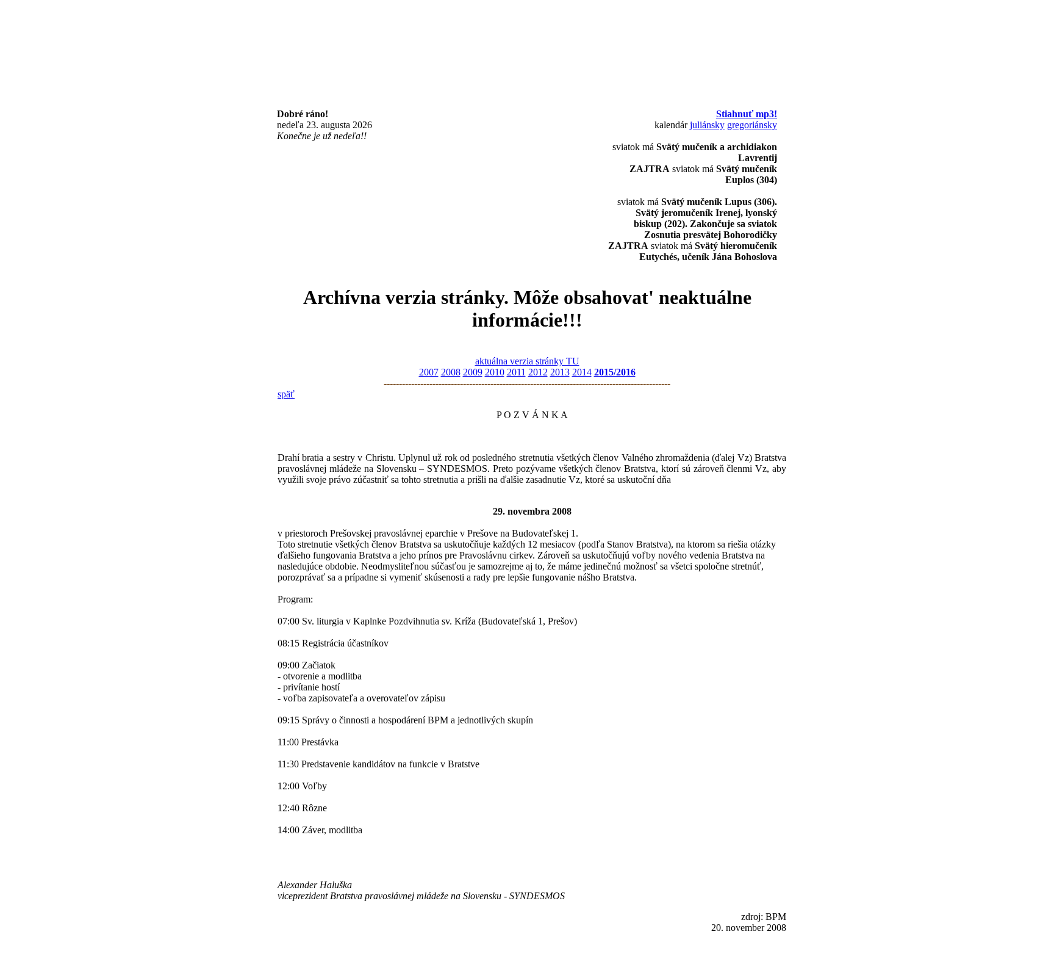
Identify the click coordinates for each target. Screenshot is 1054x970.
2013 (560, 372)
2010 (494, 372)
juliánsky (707, 125)
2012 (538, 372)
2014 (582, 372)
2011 (516, 372)
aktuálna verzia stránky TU (527, 361)
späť (286, 394)
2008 (451, 372)
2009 (472, 372)
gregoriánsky (752, 125)
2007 (429, 372)
